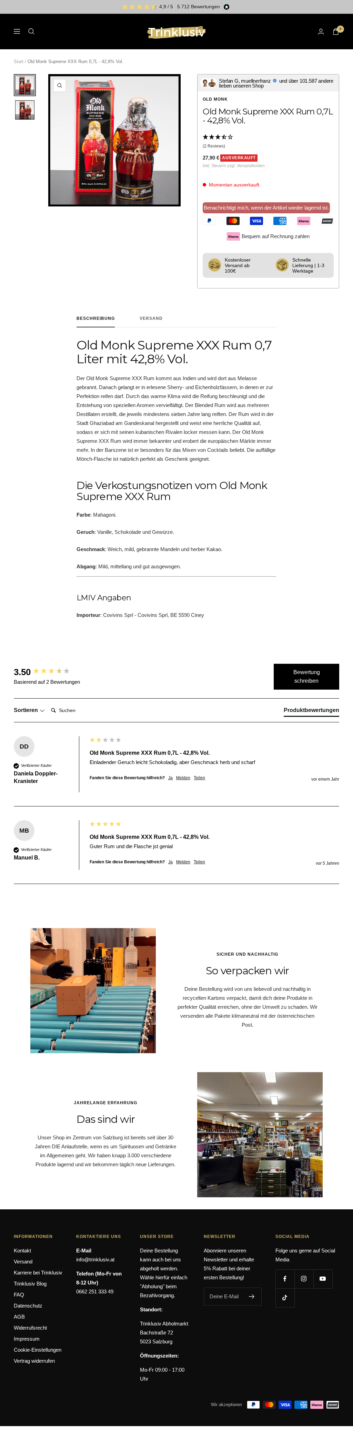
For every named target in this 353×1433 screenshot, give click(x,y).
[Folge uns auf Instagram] (303, 1278)
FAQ (19, 1295)
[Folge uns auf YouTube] (322, 1278)
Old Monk (215, 99)
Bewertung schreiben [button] (306, 676)
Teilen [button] (199, 777)
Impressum (27, 1339)
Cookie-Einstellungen (37, 1350)
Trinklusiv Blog (30, 1284)
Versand (151, 318)
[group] (50, 672)
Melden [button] (183, 777)
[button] (268, 142)
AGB (19, 1317)
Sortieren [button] (26, 710)
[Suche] (31, 31)
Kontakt (22, 1250)
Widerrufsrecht (30, 1328)
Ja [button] (170, 777)
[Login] (321, 31)
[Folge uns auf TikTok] (284, 1297)
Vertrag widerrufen (34, 1361)
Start (18, 61)
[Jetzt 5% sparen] (252, 1296)
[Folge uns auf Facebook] (284, 1278)
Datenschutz (28, 1306)
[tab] (311, 712)
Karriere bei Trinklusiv (38, 1273)
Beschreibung (96, 318)
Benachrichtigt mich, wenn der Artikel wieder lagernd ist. (266, 208)
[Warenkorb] (335, 31)
